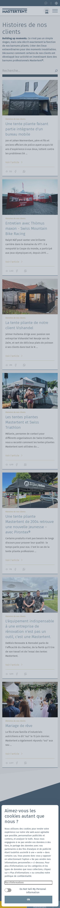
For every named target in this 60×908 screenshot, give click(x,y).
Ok (28, 899)
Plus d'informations (14, 882)
